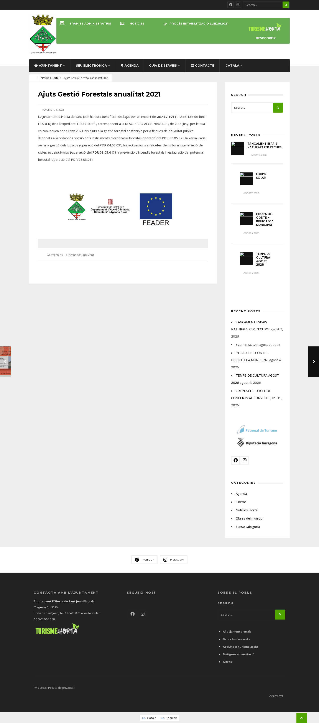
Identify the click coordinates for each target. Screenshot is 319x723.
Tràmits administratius (90, 23)
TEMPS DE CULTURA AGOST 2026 (263, 259)
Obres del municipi (249, 518)
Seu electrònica (91, 65)
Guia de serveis (163, 65)
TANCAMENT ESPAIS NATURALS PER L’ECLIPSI (264, 145)
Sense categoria (248, 526)
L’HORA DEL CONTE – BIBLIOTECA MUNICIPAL (265, 219)
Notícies (137, 23)
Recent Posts (246, 134)
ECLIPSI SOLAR (261, 176)
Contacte (204, 65)
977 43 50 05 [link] (73, 613)
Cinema (241, 502)
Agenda (132, 65)
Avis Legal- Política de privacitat (54, 688)
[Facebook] (230, 5)
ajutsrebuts (55, 255)
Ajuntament (50, 65)
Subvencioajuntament (80, 255)
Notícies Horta (50, 78)
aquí (52, 619)
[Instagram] (238, 5)
